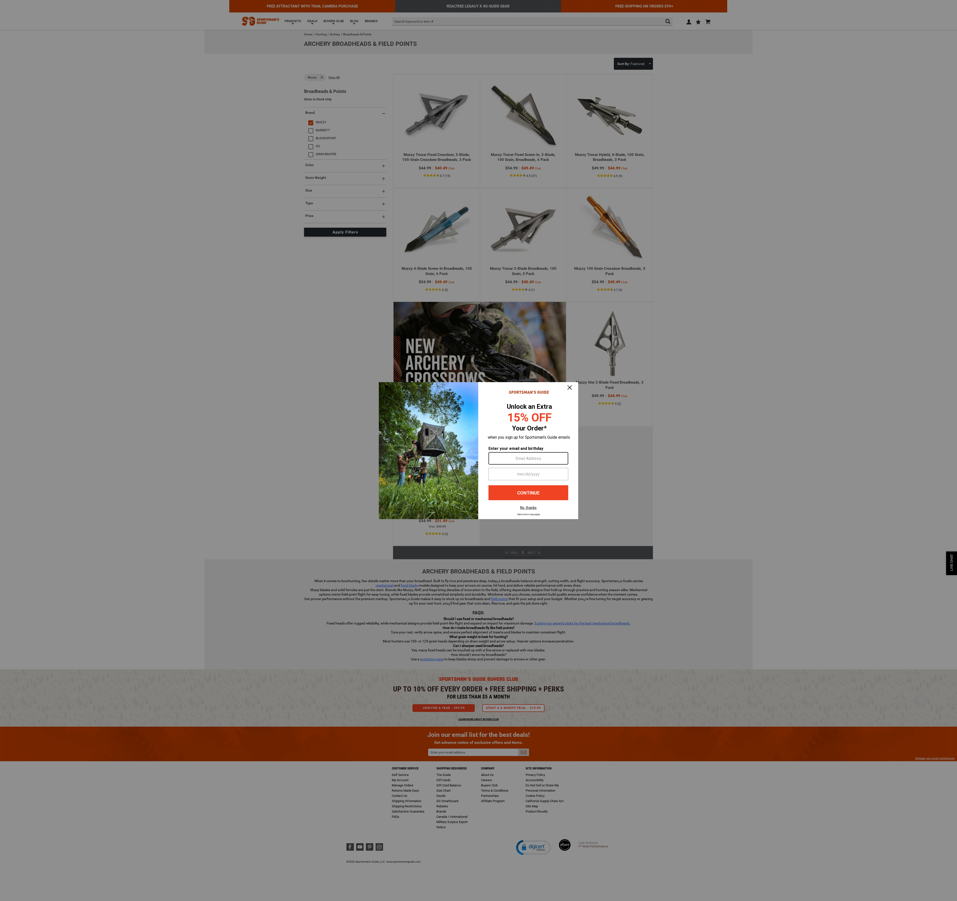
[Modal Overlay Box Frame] (478, 450)
